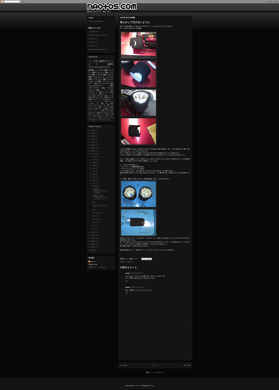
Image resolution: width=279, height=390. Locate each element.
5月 (94, 177)
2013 (93, 154)
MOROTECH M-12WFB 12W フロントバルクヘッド (100, 197)
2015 (93, 148)
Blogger (151, 386)
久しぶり (95, 222)
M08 (109, 114)
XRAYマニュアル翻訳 (99, 99)
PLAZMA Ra (129, 262)
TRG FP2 (91, 46)
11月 (94, 159)
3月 (94, 183)
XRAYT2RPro (94, 88)
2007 (93, 247)
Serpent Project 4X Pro (96, 49)
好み (93, 202)
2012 (93, 232)
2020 (93, 133)
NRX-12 (105, 107)
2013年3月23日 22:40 (137, 287)
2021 (93, 130)
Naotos (93, 261)
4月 (94, 180)
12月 (94, 156)
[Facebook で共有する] (149, 259)
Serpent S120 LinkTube (103, 77)
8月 (94, 168)
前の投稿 (187, 365)
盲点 (93, 210)
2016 (93, 145)
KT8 (96, 116)
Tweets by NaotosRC (95, 21)
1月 (94, 229)
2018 (93, 139)
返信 (126, 281)
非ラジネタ (100, 62)
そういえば (96, 219)
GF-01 (90, 116)
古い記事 (99, 70)
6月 (94, 174)
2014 (93, 151)
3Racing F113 (93, 92)
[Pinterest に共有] (151, 259)
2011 (93, 235)
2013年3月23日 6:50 (136, 273)
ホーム (155, 365)
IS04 (107, 103)
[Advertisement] (155, 343)
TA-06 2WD (97, 79)
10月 (94, 162)
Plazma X (106, 92)
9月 (94, 165)
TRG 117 (93, 114)
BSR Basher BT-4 (98, 97)
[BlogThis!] (145, 259)
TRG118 (91, 39)
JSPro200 (99, 96)
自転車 (110, 75)
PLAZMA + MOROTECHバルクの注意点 (99, 191)
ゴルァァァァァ (97, 213)
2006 (93, 250)
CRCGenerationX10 (99, 67)
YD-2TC (101, 108)
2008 (93, 244)
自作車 (110, 97)
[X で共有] (147, 259)
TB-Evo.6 (100, 73)
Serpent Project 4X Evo (96, 35)
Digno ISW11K (98, 119)
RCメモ (103, 116)
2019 (93, 136)
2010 (93, 238)
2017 (93, 142)
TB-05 (90, 42)
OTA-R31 (110, 112)
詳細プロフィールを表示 (96, 267)
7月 (94, 171)
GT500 (110, 96)
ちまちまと (96, 186)
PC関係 (98, 75)
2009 (93, 241)
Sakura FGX (92, 112)
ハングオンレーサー (100, 100)
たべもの (105, 90)
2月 (94, 225)
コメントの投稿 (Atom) (157, 372)
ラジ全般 (91, 31)
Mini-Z (106, 119)
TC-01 (103, 112)
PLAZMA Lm (93, 94)
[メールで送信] (142, 259)
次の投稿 (123, 365)
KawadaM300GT (95, 86)
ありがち (95, 216)
